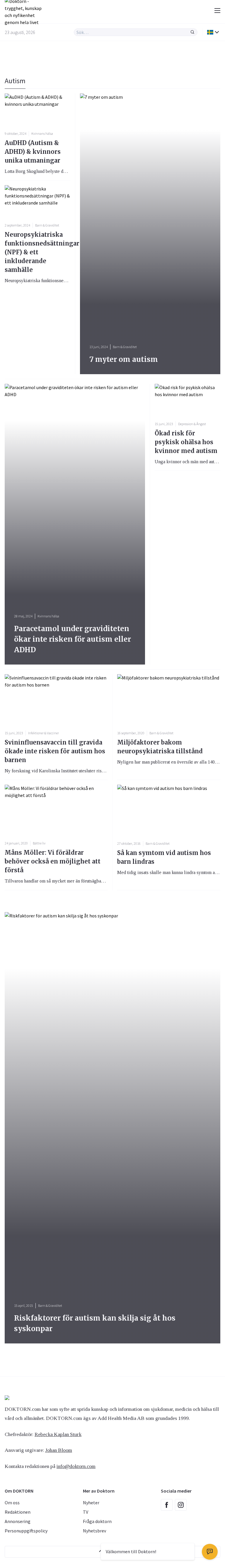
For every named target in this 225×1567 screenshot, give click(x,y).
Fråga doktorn (97, 1521)
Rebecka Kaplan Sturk (58, 1434)
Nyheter (91, 1502)
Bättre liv (39, 843)
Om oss (12, 1502)
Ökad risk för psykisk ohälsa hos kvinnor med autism (186, 442)
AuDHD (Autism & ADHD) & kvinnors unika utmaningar (33, 151)
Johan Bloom (58, 1450)
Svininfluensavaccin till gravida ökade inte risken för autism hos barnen (55, 751)
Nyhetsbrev (94, 1531)
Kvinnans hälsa (42, 133)
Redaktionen (17, 1512)
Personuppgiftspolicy (26, 1531)
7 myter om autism (123, 359)
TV (85, 1512)
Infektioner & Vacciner (43, 733)
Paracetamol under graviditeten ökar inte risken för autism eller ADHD (72, 639)
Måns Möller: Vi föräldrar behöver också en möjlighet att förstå (52, 861)
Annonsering (17, 1521)
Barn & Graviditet (47, 225)
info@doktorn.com (76, 1466)
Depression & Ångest (192, 424)
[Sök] (192, 32)
